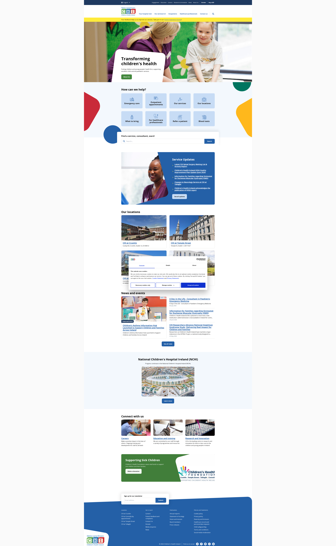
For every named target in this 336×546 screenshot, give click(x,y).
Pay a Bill (211, 2)
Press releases (174, 525)
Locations (124, 510)
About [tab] (194, 265)
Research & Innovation (180, 2)
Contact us (204, 14)
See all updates (179, 197)
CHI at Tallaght (126, 524)
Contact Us (149, 521)
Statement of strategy (177, 516)
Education (164, 2)
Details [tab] (168, 265)
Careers (170, 2)
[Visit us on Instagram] (209, 544)
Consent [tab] (141, 265)
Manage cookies (167, 285)
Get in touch (149, 510)
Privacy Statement (173, 278)
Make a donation (133, 471)
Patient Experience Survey (172, 20)
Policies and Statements (201, 510)
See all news (168, 344)
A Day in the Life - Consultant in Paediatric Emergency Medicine (189, 300)
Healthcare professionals (188, 14)
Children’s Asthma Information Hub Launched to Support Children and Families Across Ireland (143, 327)
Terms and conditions (201, 530)
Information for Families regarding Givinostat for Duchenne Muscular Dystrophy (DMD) (191, 312)
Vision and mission (176, 519)
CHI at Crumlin (130, 243)
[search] (213, 13)
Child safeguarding (200, 527)
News (190, 2)
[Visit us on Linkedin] (205, 544)
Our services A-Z (160, 14)
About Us (195, 2)
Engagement (155, 2)
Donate (203, 2)
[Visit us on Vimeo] (213, 544)
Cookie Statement (158, 278)
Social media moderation (202, 532)
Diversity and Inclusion (201, 519)
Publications (173, 510)
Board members (175, 522)
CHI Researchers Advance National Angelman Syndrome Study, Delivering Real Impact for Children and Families (191, 327)
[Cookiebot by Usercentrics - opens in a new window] (197, 259)
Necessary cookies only (143, 285)
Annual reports (175, 514)
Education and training (164, 438)
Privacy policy (198, 516)
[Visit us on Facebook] (201, 544)
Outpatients (172, 14)
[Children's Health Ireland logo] (128, 11)
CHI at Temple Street (181, 243)
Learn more (168, 401)
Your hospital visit (145, 14)
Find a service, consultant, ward (137, 136)
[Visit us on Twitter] (197, 544)
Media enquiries (151, 527)
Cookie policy (198, 514)
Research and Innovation (197, 438)
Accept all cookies (193, 285)
